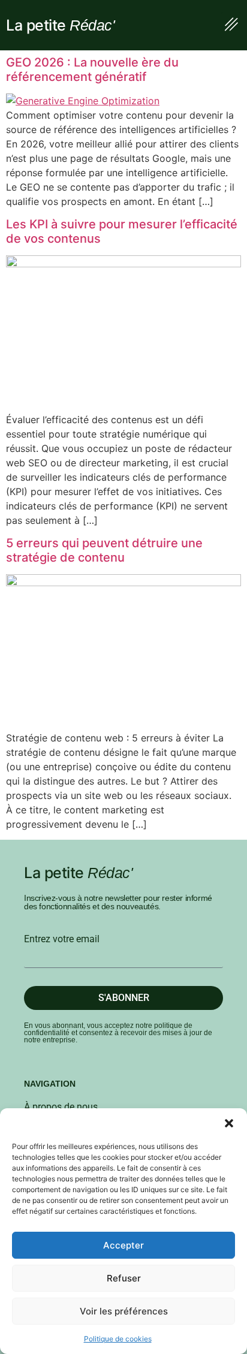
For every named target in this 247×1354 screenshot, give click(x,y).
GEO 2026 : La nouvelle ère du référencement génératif (92, 69)
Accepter (123, 1245)
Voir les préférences (124, 1311)
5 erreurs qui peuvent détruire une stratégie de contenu (104, 550)
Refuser (124, 1278)
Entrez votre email (62, 939)
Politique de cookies (118, 1338)
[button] (229, 1123)
